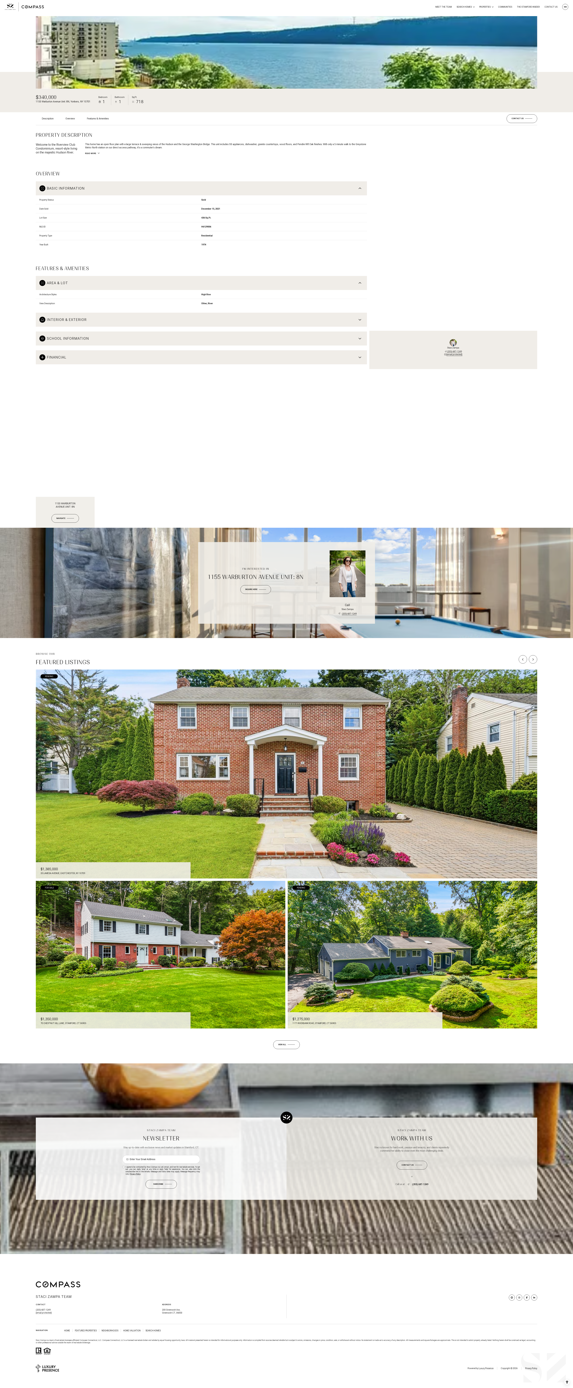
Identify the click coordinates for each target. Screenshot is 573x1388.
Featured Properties (86, 1330)
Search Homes (153, 1330)
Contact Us (550, 7)
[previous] (523, 659)
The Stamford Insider (528, 7)
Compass (106, 1340)
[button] (522, 118)
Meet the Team (443, 7)
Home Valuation (132, 1330)
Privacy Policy (135, 1174)
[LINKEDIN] (534, 1298)
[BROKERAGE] (512, 1298)
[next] (533, 659)
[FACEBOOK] (527, 1298)
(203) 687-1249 (454, 351)
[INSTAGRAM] (519, 1298)
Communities (505, 7)
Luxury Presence (486, 1368)
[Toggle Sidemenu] (565, 7)
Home (67, 1330)
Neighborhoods (110, 1330)
